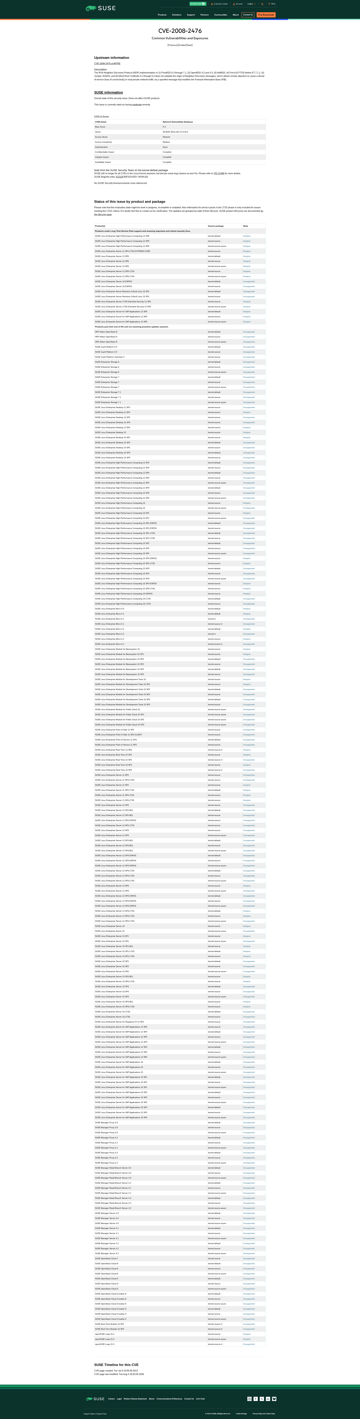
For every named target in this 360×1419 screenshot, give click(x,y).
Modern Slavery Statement (135, 1399)
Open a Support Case (98, 1414)
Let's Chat (200, 1399)
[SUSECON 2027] (198, 4)
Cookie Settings (241, 1414)
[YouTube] (249, 1399)
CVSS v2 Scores (101, 116)
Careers (111, 1399)
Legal (119, 1399)
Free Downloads (266, 15)
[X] (262, 1399)
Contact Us (248, 15)
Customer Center (221, 4)
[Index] (182, 45)
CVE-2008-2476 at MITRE (107, 63)
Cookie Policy (270, 1414)
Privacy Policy (257, 1414)
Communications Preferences (169, 1399)
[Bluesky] (274, 1399)
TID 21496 (219, 173)
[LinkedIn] (268, 1399)
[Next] (189, 45)
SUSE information (108, 92)
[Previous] (173, 45)
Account (239, 4)
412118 (119, 177)
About (151, 1399)
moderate (137, 104)
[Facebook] (256, 1399)
